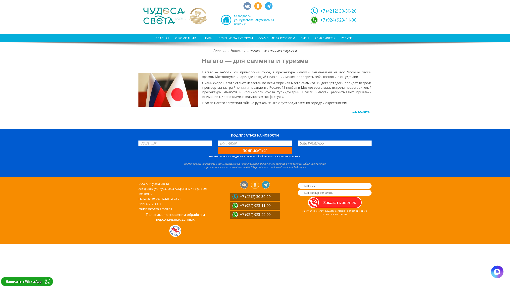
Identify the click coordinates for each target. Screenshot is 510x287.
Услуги (346, 38)
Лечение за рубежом (235, 38)
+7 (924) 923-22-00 (255, 214)
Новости (238, 50)
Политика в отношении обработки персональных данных (175, 217)
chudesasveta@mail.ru (155, 209)
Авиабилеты (325, 38)
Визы (305, 38)
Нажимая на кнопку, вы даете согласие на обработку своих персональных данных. (255, 156)
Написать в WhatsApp (24, 281)
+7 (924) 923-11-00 (338, 20)
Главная (163, 38)
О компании (186, 38)
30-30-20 (338, 11)
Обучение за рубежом (276, 38)
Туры (208, 38)
